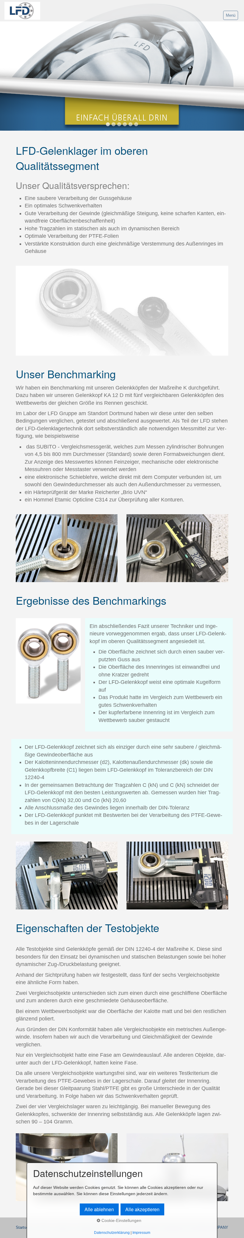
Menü (230, 15)
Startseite (24, 1228)
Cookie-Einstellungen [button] (120, 1220)
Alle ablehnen (99, 1209)
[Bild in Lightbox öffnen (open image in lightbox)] (122, 311)
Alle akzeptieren (142, 1209)
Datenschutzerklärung (112, 1232)
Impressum (141, 1232)
